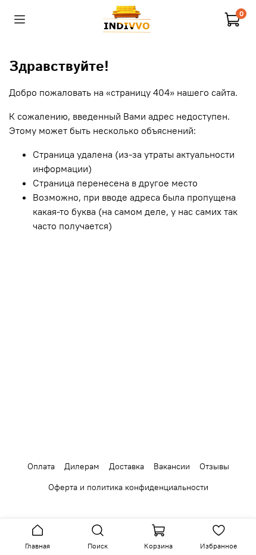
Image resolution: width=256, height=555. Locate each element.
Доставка (126, 466)
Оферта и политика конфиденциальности (128, 487)
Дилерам (81, 466)
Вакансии (172, 466)
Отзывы (214, 466)
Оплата (41, 466)
